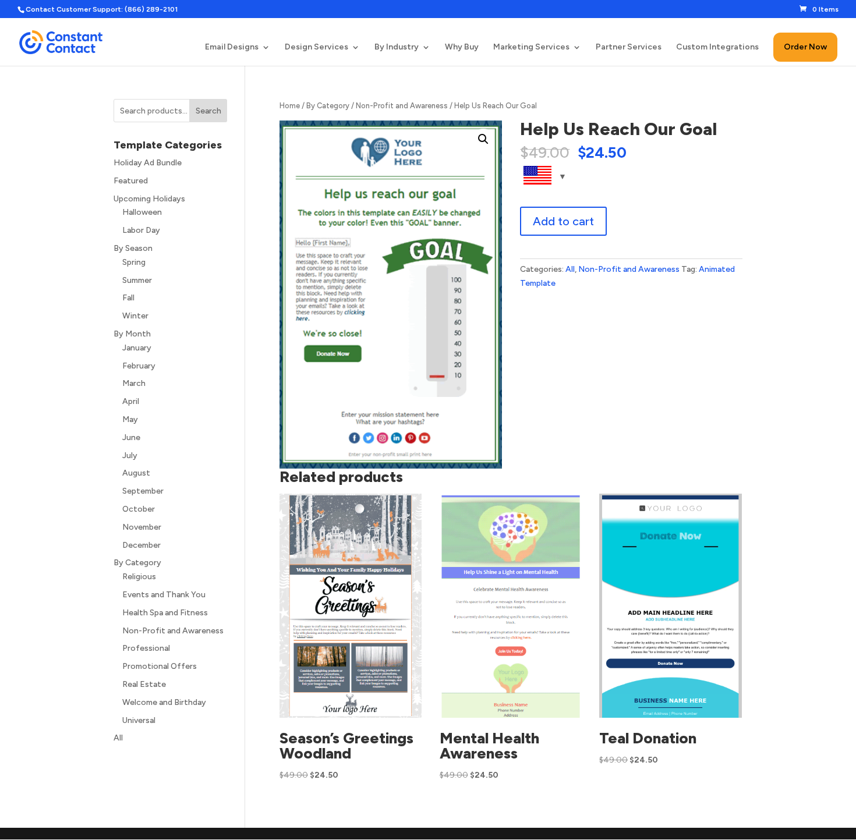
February (138, 366)
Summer (137, 280)
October (138, 509)
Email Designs (232, 47)
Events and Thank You (164, 595)
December (141, 545)
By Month (132, 334)
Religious (139, 577)
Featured (131, 181)
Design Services (316, 47)
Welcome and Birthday (164, 702)
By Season (133, 248)
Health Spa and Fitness (165, 613)
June (131, 437)
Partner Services (629, 47)
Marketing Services (531, 47)
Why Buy (462, 47)
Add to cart (563, 221)
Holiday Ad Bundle (148, 163)
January (136, 348)
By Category (327, 105)
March (134, 383)
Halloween (142, 212)
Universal (138, 720)
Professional (146, 648)
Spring (134, 262)
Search (208, 111)
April (130, 401)
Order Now (805, 47)
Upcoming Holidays (149, 199)
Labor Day (141, 230)
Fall (128, 298)
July (129, 455)
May (130, 419)
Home (290, 105)
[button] (483, 139)
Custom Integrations (717, 47)
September (143, 491)
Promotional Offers (159, 666)
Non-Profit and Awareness (402, 105)
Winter (135, 316)
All (570, 269)
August (136, 473)
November (141, 527)
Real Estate (144, 684)
